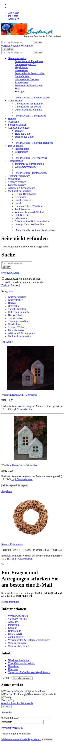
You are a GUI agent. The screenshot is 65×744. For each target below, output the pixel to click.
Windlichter (14, 178)
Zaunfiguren (21, 82)
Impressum (14, 624)
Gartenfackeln (22, 76)
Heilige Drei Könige (25, 194)
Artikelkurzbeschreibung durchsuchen (25, 282)
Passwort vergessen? (12, 727)
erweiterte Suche (10, 272)
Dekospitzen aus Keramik (28, 109)
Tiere (17, 88)
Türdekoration (15, 160)
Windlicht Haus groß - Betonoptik (19, 465)
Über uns (13, 669)
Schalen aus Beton (24, 136)
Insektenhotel (22, 148)
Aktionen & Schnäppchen (21, 188)
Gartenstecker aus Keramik (29, 103)
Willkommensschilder (26, 166)
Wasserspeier (21, 70)
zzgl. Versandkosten (22, 409)
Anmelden (13, 18)
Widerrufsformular (17, 643)
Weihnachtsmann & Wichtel (29, 212)
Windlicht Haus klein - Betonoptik (19, 394)
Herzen (12, 118)
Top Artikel (7, 341)
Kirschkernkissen (17, 184)
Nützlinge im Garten (19, 660)
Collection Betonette (19, 127)
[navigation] (7, 700)
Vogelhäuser (21, 67)
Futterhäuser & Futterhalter (29, 61)
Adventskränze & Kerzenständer (32, 221)
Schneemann (21, 218)
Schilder (19, 130)
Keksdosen (20, 197)
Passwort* (6, 721)
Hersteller (6, 678)
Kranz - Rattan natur (12, 544)
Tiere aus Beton (23, 133)
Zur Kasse (13, 12)
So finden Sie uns (17, 618)
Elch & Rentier (22, 215)
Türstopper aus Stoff (19, 175)
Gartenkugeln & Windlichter (29, 206)
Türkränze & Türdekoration (29, 163)
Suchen (14, 285)
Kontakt (12, 627)
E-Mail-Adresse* (10, 718)
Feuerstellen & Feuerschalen (29, 73)
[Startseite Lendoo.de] (31, 36)
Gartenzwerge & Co (25, 64)
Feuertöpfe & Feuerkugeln (28, 85)
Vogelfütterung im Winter (21, 663)
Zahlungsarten (15, 637)
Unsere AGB (15, 634)
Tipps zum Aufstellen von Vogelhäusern (29, 672)
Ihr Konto (13, 15)
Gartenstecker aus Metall (28, 106)
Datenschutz (14, 630)
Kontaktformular (10, 601)
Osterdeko (13, 121)
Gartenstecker (15, 100)
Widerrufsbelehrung (18, 646)
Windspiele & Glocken (27, 79)
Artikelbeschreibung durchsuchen (22, 278)
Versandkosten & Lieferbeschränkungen (29, 640)
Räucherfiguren (23, 200)
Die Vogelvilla (15, 145)
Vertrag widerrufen (18, 615)
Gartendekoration (17, 58)
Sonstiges (20, 91)
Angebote (6, 491)
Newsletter (13, 666)
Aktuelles (13, 621)
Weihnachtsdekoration (19, 191)
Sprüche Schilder (17, 124)
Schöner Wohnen (17, 181)
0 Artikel (6, 45)
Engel (18, 203)
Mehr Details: (32, 97)
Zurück (5, 285)
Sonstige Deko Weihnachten (29, 224)
